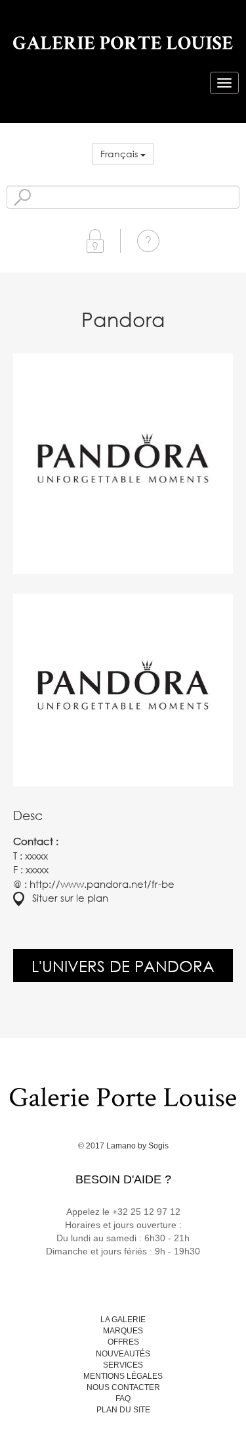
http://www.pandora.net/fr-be (102, 883)
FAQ (123, 1398)
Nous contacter (123, 1387)
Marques (123, 1330)
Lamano (121, 1145)
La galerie (123, 1319)
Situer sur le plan (66, 897)
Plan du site (123, 1409)
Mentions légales (123, 1376)
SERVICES (123, 1365)
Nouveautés (123, 1353)
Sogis (158, 1145)
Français (120, 153)
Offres (123, 1342)
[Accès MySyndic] (95, 239)
